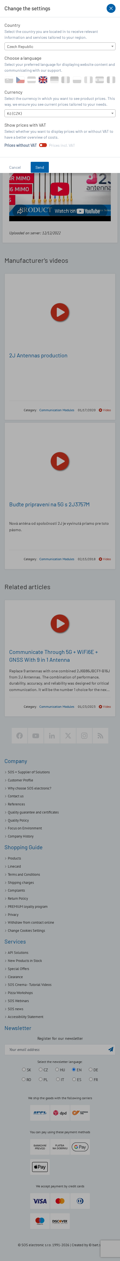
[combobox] (60, 46)
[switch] (43, 145)
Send (39, 167)
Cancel (15, 167)
